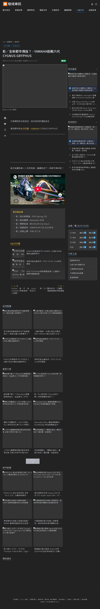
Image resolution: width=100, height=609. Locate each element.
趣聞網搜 (68, 10)
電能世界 (43, 10)
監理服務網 (74, 277)
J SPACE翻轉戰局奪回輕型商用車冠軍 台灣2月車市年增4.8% (16, 451)
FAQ (22, 599)
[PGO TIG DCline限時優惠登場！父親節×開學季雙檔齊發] (18, 273)
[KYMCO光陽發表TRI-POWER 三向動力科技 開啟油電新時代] (18, 253)
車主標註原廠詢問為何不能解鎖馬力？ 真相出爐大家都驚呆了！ (17, 332)
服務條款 (40, 599)
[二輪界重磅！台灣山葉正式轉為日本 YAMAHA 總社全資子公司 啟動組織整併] (48, 319)
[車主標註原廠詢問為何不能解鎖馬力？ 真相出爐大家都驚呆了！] (17, 319)
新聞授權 (32, 599)
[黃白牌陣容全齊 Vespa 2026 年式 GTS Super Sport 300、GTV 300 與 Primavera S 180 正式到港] (48, 481)
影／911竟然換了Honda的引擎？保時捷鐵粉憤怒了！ (46, 395)
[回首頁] (14, 4)
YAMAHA (16, 46)
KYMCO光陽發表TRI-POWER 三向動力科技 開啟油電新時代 (44, 252)
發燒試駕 (18, 10)
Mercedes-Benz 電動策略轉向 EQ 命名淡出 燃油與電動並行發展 (47, 423)
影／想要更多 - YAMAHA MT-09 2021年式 (34, 227)
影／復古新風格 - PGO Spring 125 (31, 216)
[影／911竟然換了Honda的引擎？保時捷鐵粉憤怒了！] (48, 382)
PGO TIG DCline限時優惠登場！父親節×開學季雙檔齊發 (44, 272)
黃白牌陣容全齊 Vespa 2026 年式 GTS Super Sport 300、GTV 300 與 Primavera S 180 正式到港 (47, 494)
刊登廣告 (15, 599)
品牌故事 (92, 10)
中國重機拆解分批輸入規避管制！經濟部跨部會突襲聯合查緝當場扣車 (47, 522)
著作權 (47, 599)
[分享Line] (5, 123)
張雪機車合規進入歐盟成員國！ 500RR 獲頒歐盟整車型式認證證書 (17, 522)
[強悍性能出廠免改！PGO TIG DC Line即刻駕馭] (18, 263)
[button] (95, 3)
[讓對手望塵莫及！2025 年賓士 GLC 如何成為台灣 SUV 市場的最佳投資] (17, 410)
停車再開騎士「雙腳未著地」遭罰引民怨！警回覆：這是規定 (47, 451)
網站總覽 (84, 599)
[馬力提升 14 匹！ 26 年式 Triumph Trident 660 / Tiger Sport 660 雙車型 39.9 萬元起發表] (17, 537)
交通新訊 (55, 10)
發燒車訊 (9, 41)
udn (4, 41)
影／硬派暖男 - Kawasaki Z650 (30, 220)
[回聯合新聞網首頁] (5, 4)
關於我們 (76, 599)
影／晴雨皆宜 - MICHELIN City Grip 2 (32, 223)
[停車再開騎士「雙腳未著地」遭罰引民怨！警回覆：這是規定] (48, 438)
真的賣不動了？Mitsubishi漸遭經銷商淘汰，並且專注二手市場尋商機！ (17, 395)
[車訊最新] (96, 69)
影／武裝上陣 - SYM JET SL (28, 231)
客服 (26, 599)
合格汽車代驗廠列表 (77, 264)
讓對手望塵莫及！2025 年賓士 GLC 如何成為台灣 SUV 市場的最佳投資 (17, 423)
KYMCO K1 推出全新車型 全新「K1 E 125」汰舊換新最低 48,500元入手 (16, 494)
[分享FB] (5, 118)
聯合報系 (62, 599)
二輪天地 (80, 10)
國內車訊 (6, 10)
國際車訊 (31, 10)
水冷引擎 (7, 46)
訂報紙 (69, 599)
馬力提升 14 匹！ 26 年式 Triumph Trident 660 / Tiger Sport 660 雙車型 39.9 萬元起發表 (17, 550)
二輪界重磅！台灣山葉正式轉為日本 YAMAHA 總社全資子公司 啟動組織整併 (48, 332)
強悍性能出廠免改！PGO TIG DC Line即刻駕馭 (44, 262)
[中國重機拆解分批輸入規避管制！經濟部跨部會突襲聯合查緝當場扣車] (48, 509)
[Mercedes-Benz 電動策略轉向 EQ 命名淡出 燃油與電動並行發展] (48, 410)
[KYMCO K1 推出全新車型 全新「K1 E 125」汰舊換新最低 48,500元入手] (17, 481)
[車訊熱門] (96, 122)
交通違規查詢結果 (76, 269)
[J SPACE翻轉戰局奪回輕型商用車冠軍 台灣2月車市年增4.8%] (17, 438)
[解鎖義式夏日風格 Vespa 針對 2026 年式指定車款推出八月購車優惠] (48, 537)
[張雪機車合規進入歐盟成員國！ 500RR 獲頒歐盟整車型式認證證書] (17, 509)
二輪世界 (16, 41)
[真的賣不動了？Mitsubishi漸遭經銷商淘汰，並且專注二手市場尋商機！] (17, 382)
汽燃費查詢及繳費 (76, 273)
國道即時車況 (75, 260)
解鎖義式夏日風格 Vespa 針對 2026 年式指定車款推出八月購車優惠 (47, 550)
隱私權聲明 (53, 599)
